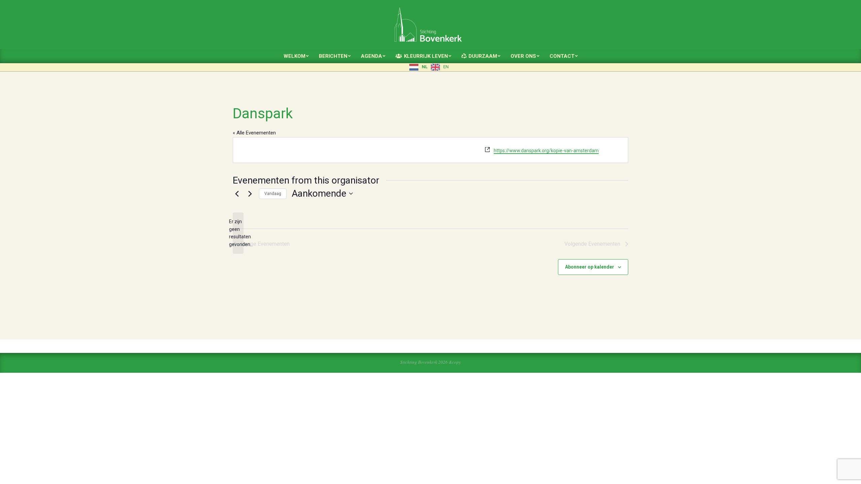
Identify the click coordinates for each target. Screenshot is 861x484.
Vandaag (272, 193)
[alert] (238, 233)
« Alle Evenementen (254, 133)
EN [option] (446, 66)
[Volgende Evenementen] (250, 194)
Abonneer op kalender (589, 267)
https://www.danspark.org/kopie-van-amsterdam (546, 150)
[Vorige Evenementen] (237, 194)
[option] (439, 67)
